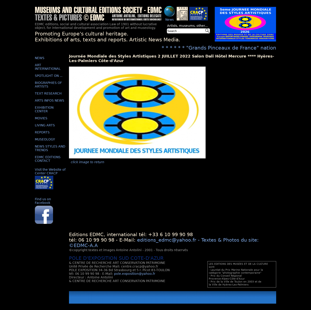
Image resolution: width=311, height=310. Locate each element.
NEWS (39, 58)
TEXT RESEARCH (48, 93)
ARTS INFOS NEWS (49, 100)
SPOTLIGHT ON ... (48, 76)
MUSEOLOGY (45, 139)
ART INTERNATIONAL (48, 66)
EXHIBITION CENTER (44, 109)
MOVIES (41, 118)
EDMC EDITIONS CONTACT (48, 158)
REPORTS (42, 132)
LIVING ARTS (45, 125)
